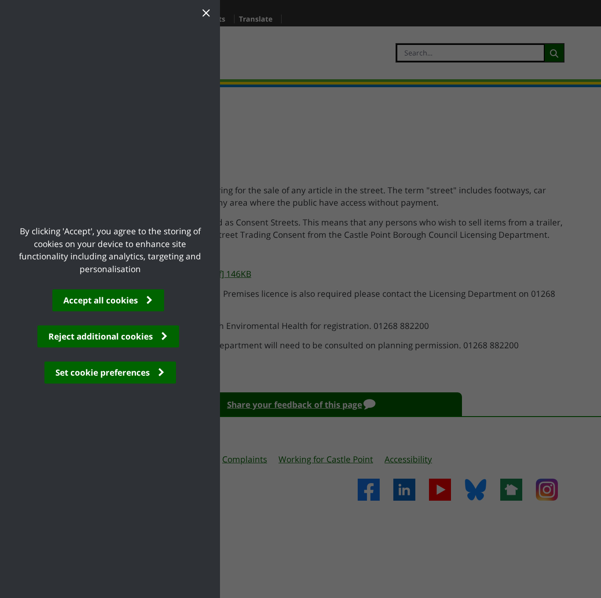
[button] (206, 14)
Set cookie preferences (102, 372)
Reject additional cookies (100, 336)
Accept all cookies (100, 300)
